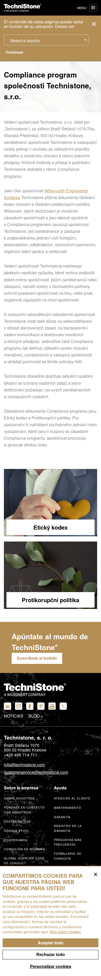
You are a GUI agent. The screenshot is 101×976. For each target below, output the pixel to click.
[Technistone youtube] (52, 706)
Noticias (13, 716)
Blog (34, 716)
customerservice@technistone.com (36, 772)
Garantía (62, 817)
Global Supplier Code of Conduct (24, 860)
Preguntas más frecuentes (68, 842)
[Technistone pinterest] (41, 706)
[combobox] (46, 40)
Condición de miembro (24, 849)
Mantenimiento (67, 807)
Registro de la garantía (68, 828)
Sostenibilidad (17, 821)
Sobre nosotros (19, 798)
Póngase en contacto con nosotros (24, 809)
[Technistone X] (63, 706)
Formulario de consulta (67, 855)
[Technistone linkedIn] (7, 706)
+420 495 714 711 (20, 755)
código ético (16, 830)
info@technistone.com (24, 765)
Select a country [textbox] (25, 41)
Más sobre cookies (65, 931)
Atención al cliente (72, 798)
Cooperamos (15, 840)
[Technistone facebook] (29, 706)
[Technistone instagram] (18, 706)
